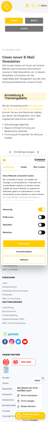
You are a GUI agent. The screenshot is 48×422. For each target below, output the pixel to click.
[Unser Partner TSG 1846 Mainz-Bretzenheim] (7, 370)
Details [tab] (24, 167)
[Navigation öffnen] (33, 5)
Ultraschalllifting (9, 315)
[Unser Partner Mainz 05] (7, 362)
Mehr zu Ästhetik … (11, 269)
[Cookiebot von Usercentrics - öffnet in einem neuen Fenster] (34, 160)
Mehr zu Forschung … (12, 298)
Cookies (6, 411)
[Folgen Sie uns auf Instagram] (11, 341)
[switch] (41, 217)
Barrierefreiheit (9, 405)
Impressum (7, 394)
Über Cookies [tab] (39, 167)
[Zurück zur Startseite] (6, 6)
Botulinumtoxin (9, 311)
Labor (5, 283)
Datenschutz (8, 400)
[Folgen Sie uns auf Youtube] (25, 341)
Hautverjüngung (9, 266)
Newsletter (7, 389)
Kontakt (5, 378)
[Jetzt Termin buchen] (27, 5)
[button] (29, 394)
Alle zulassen (24, 244)
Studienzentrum (9, 287)
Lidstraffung (8, 307)
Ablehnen (24, 260)
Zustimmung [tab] (8, 167)
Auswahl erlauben (24, 252)
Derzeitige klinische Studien (15, 291)
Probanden (7, 294)
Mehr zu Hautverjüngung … (14, 323)
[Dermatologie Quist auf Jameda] (10, 332)
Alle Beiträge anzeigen (24, 152)
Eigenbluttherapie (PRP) (13, 319)
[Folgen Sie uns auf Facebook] (5, 341)
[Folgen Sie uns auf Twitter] (18, 341)
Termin (5, 383)
